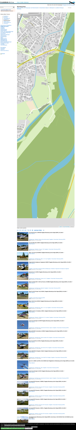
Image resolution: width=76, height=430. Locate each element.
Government (3, 33)
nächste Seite (38, 230)
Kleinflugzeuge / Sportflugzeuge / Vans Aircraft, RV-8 (38, 347)
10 (32, 230)
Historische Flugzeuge (5, 34)
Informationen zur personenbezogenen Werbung (14, 425)
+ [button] (19, 14)
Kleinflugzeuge (4, 36)
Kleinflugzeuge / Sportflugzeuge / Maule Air (36, 288)
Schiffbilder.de (5, 19)
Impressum (26, 2)
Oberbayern (52, 7)
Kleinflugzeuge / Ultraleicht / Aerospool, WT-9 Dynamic (38, 395)
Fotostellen (3, 48)
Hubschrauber (3, 35)
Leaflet (60, 226)
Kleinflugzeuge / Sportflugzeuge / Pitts (35, 367)
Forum (18, 2)
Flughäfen (3, 27)
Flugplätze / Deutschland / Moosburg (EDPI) (57, 239)
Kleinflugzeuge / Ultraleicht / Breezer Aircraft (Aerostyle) (39, 239)
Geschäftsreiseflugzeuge (6, 32)
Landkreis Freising (59, 7)
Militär (2, 37)
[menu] (22, 13)
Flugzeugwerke (4, 30)
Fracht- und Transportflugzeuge (7, 31)
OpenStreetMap (66, 226)
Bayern (47, 7)
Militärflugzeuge (4, 39)
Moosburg (19, 8)
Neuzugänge (3, 47)
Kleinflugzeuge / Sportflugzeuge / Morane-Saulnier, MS (38, 337)
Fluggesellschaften (5, 26)
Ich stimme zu (28, 428)
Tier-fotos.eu (5, 23)
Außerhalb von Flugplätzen (6, 25)
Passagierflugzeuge (5, 42)
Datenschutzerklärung (5, 50)
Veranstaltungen (4, 45)
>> (43, 230)
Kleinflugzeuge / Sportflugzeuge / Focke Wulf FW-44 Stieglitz (40, 357)
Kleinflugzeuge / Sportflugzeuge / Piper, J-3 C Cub (38, 258)
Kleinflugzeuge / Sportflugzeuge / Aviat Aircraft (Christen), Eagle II (40, 327)
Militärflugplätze (4, 38)
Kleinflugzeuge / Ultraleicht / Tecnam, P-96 (36, 249)
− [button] (19, 17)
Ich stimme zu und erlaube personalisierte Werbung (12, 428)
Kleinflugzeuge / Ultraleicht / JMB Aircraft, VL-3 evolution (39, 317)
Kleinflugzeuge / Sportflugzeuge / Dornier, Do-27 (37, 278)
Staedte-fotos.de (6, 21)
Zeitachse (2, 49)
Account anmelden (71, 4)
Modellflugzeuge (4, 40)
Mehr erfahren (34, 426)
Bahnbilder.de (5, 16)
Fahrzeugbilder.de (6, 18)
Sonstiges (3, 43)
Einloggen (64, 4)
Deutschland (42, 7)
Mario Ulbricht (32, 233)
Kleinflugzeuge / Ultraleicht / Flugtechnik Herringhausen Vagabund (57, 268)
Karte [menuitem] (19, 13)
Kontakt (21, 2)
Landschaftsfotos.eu (7, 22)
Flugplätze (3, 28)
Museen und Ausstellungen (6, 41)
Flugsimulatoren (4, 29)
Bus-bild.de (5, 17)
